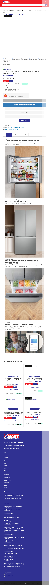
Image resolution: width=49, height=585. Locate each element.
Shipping (5, 487)
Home (4, 10)
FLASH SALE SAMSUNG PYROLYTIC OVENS (12, 498)
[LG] (7, 69)
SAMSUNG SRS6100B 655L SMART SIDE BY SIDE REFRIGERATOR (13, 496)
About (5, 462)
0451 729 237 (7, 541)
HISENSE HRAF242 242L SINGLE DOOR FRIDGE (13, 494)
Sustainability (6, 478)
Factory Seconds (8, 129)
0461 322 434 (7, 549)
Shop (5, 463)
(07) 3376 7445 (8, 521)
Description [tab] (9, 134)
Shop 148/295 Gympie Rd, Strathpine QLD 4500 (14, 540)
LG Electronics (16, 129)
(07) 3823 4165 (8, 533)
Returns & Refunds (7, 480)
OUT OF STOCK (24, 100)
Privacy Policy (6, 482)
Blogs (5, 468)
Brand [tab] (26, 134)
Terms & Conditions (8, 483)
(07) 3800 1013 (8, 512)
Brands (5, 465)
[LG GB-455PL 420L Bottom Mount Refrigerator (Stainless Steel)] (34, 402)
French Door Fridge (20, 10)
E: (9, 573)
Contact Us (6, 470)
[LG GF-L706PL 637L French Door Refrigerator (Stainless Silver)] (34, 369)
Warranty (5, 485)
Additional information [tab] (18, 134)
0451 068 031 (7, 523)
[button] (45, 2)
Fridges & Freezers (10, 10)
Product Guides (7, 477)
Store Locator (7, 467)
